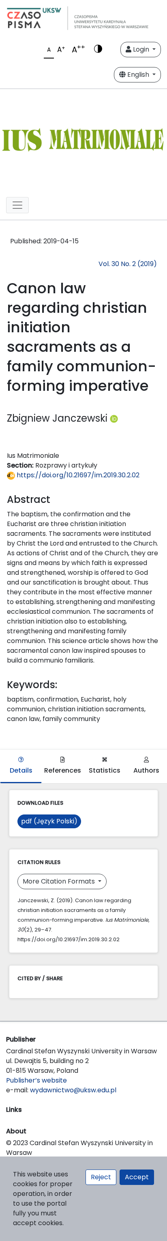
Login (141, 49)
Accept (137, 1177)
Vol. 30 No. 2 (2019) (127, 264)
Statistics (104, 770)
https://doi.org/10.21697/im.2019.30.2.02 (77, 475)
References (62, 770)
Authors (146, 770)
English (138, 74)
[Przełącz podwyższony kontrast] (98, 49)
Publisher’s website (36, 1080)
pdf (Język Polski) (49, 821)
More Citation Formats (59, 881)
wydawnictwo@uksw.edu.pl (73, 1090)
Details (21, 770)
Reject (101, 1177)
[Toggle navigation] (17, 205)
